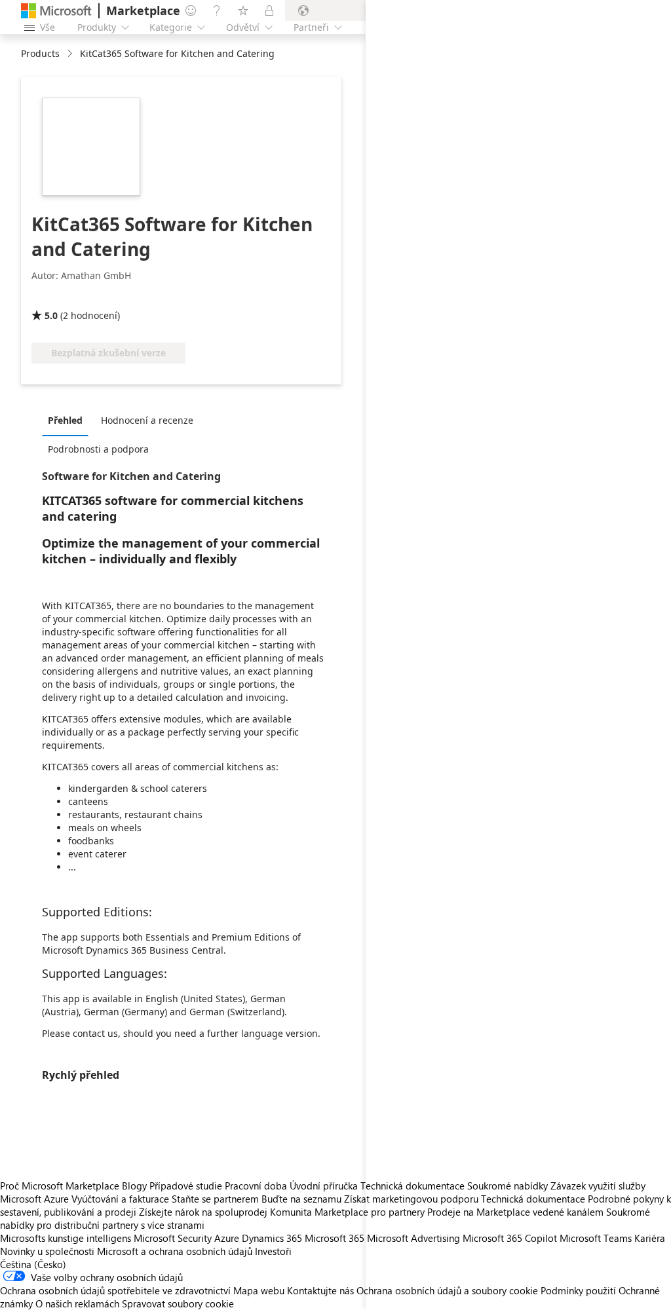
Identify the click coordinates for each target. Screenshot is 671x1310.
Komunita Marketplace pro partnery (347, 1211)
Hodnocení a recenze (147, 420)
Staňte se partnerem (215, 1198)
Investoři (273, 1251)
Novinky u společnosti (47, 1251)
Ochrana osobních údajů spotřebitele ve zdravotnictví (115, 1290)
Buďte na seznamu (301, 1198)
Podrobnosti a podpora (98, 449)
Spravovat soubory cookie (178, 1303)
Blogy (134, 1185)
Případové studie (185, 1185)
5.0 (51, 315)
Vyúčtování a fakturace (120, 1198)
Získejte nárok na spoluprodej (203, 1211)
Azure (226, 1237)
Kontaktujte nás (320, 1290)
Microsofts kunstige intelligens (65, 1237)
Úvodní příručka (324, 1185)
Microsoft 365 (334, 1237)
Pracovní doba (256, 1185)
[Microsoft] (56, 10)
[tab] (68, 419)
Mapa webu (258, 1290)
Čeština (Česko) (33, 1264)
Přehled (65, 420)
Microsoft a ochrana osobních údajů (174, 1251)
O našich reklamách (77, 1303)
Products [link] (40, 53)
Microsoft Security (173, 1237)
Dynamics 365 (272, 1237)
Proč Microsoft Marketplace (59, 1185)
